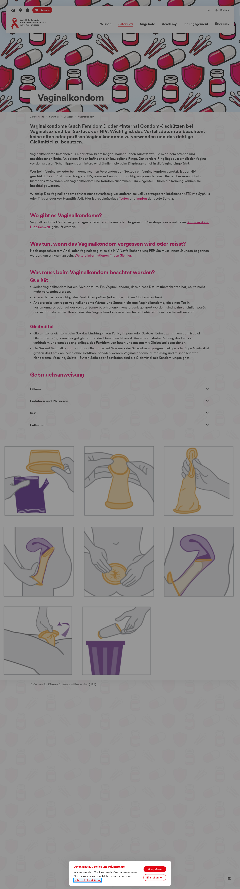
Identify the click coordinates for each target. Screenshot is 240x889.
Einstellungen (154, 877)
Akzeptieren (155, 869)
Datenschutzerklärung (87, 880)
